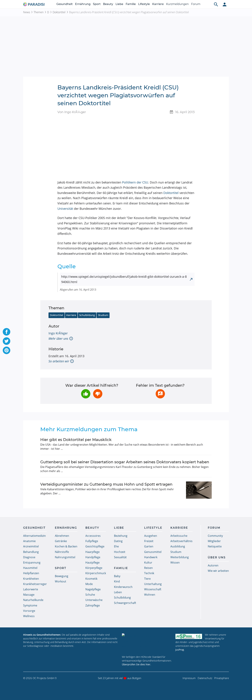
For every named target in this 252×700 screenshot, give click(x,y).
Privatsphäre (221, 678)
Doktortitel (59, 12)
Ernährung (83, 4)
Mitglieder (214, 541)
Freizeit (148, 541)
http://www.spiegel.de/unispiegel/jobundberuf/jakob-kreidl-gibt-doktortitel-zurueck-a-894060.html (124, 279)
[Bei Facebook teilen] (6, 332)
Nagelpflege (93, 589)
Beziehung (120, 536)
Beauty (108, 4)
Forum (195, 4)
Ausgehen (150, 536)
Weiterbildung (179, 557)
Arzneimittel (31, 546)
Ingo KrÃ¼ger (58, 333)
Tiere (147, 579)
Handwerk (150, 557)
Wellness (29, 616)
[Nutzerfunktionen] (224, 4)
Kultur (148, 562)
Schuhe (90, 594)
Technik (149, 573)
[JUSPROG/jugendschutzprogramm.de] (188, 636)
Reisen (148, 568)
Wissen (175, 562)
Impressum (189, 678)
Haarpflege (92, 552)
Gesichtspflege (94, 546)
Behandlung (31, 552)
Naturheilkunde (33, 600)
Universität (65, 208)
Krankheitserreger (35, 584)
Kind (117, 581)
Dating (118, 541)
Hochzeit (119, 552)
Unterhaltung (153, 584)
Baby (117, 576)
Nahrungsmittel (65, 557)
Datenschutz (205, 678)
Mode (89, 584)
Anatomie (29, 541)
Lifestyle (144, 4)
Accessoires (93, 536)
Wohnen (149, 594)
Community (215, 536)
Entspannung (31, 562)
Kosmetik (91, 579)
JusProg (179, 649)
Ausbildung (177, 546)
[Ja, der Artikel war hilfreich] (85, 393)
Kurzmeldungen (177, 4)
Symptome (30, 605)
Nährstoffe (62, 552)
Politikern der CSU (135, 182)
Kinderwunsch (123, 587)
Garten (148, 546)
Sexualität (120, 557)
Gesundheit (64, 4)
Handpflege (92, 557)
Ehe (116, 546)
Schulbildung (87, 315)
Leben (118, 592)
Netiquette (215, 546)
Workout (60, 581)
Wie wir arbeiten (218, 571)
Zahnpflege (92, 605)
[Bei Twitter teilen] (6, 341)
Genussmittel (152, 552)
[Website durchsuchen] (216, 4)
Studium (103, 315)
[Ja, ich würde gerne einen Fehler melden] (160, 393)
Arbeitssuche (178, 536)
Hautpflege (92, 562)
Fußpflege (91, 541)
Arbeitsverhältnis (181, 541)
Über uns (217, 557)
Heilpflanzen (31, 573)
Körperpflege (93, 568)
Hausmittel (30, 568)
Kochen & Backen (66, 546)
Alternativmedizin (34, 536)
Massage (28, 594)
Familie (131, 4)
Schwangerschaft (125, 603)
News (26, 12)
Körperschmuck (95, 573)
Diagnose (29, 557)
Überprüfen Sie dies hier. (136, 664)
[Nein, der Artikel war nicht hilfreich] (97, 393)
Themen (39, 12)
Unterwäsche (94, 600)
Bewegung (61, 576)
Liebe (119, 4)
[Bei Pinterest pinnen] (6, 350)
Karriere (158, 4)
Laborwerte (30, 589)
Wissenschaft (152, 589)
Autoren (213, 565)
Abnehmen (62, 536)
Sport (97, 4)
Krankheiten (31, 579)
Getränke (61, 541)
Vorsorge (29, 611)
